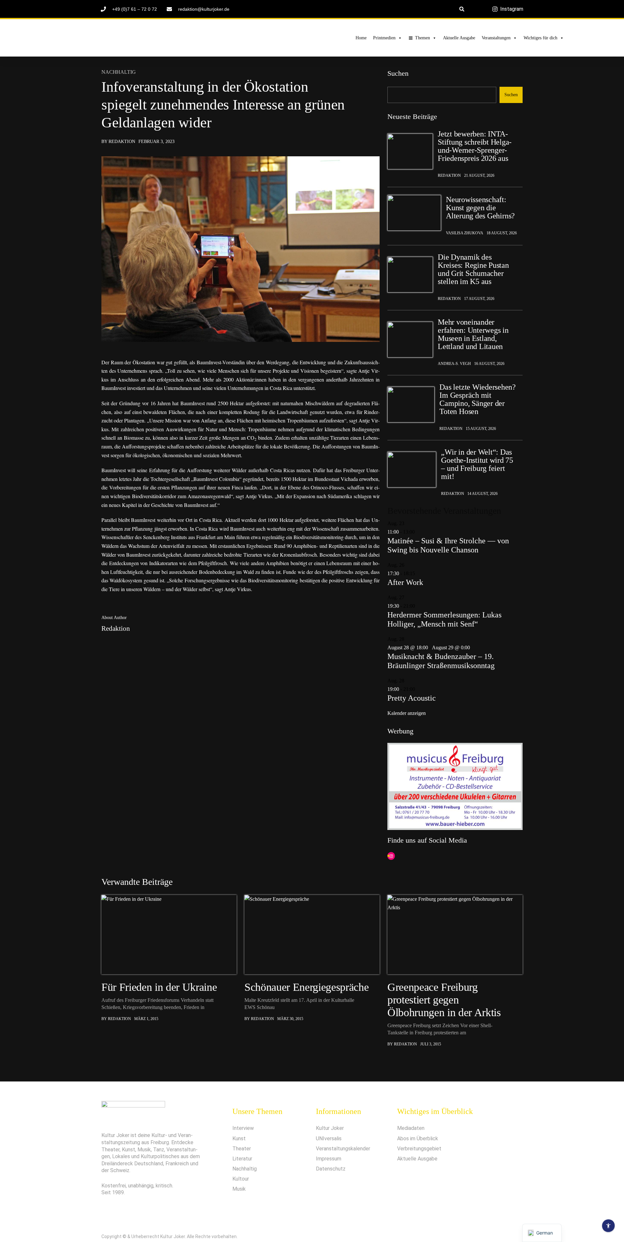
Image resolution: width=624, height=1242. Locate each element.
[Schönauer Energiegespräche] (312, 934)
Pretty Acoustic (411, 698)
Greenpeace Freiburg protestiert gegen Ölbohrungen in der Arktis (444, 999)
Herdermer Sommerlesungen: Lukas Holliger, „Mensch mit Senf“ (444, 619)
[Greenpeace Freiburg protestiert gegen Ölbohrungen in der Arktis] (455, 934)
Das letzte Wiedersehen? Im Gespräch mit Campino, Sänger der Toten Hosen (477, 399)
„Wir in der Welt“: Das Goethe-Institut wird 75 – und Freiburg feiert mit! (477, 464)
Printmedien (384, 37)
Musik (239, 1189)
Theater (241, 1148)
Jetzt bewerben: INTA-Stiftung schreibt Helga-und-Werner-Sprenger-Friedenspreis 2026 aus (475, 146)
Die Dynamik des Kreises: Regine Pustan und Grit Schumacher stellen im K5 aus (473, 269)
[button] (462, 9)
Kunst (239, 1138)
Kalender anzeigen (406, 713)
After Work (405, 582)
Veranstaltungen (496, 37)
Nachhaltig (118, 72)
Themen (422, 37)
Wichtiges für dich (540, 37)
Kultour (240, 1179)
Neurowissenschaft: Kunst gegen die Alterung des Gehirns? (480, 208)
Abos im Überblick (417, 1138)
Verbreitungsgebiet (419, 1148)
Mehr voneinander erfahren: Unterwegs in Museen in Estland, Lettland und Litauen (473, 334)
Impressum (328, 1159)
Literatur (242, 1159)
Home (361, 37)
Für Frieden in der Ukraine (159, 987)
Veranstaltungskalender (343, 1148)
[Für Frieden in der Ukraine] (169, 934)
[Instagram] (391, 856)
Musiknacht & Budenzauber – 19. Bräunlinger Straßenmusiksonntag (441, 661)
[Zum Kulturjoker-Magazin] (126, 38)
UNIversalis (329, 1138)
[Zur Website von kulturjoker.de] (410, 151)
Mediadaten (410, 1128)
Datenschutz (330, 1169)
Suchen (398, 73)
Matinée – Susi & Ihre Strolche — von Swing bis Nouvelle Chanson (448, 545)
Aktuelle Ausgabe (459, 37)
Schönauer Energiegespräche (306, 987)
